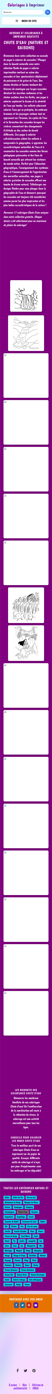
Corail (31, 1216)
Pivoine (17, 1260)
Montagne (8, 1250)
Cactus (7, 1207)
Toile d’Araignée (35, 1279)
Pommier (8, 1265)
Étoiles (14, 1226)
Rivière (18, 1265)
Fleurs (40, 1231)
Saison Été (9, 1274)
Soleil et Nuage (19, 1279)
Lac (41, 1241)
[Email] (35, 1305)
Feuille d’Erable (20, 1231)
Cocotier (34, 1212)
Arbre (7, 1197)
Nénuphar (38, 1250)
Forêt (36, 1236)
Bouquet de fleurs (31, 1202)
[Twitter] (22, 1305)
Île (14, 1241)
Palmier (43, 1255)
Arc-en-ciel (31, 1197)
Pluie (34, 1260)
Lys (22, 1245)
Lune (15, 1245)
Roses (27, 1265)
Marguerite (31, 1245)
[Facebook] (16, 1305)
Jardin (21, 1241)
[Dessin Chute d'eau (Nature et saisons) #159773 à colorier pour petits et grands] (26, 516)
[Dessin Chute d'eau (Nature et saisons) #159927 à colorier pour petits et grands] (26, 1013)
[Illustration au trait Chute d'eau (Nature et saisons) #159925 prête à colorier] (26, 872)
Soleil (7, 1279)
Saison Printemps (38, 1274)
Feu (22, 1226)
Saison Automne (11, 1270)
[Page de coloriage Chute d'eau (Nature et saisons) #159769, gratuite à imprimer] (26, 296)
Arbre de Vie (18, 1197)
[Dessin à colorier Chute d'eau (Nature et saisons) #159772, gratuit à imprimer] (26, 732)
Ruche (35, 1265)
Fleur (32, 1231)
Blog (24, 1384)
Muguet (19, 1250)
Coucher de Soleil (11, 1221)
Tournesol (8, 1284)
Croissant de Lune (29, 1221)
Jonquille (31, 1241)
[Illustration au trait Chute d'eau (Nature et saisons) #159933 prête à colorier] (26, 826)
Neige (28, 1250)
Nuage (7, 1255)
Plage (26, 1260)
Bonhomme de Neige (12, 1202)
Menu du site (27, 21)
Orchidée (32, 1255)
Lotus (7, 1245)
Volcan (27, 1284)
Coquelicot (9, 1216)
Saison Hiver (22, 1274)
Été (6, 1226)
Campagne (18, 1207)
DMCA (36, 1388)
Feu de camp (32, 1226)
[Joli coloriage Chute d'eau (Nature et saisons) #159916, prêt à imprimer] (26, 779)
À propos (13, 1384)
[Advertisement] (26, 252)
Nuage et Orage (19, 1255)
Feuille (7, 1231)
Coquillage (21, 1216)
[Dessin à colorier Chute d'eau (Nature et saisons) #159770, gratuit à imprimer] (26, 605)
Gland (7, 1241)
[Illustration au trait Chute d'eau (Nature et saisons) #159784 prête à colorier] (26, 919)
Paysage (8, 1260)
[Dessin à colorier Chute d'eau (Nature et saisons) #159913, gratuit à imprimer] (26, 966)
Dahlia (42, 1221)
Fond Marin (25, 1236)
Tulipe (18, 1284)
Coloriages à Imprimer (26, 4)
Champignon (9, 1212)
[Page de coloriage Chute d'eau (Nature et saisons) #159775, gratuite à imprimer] (26, 333)
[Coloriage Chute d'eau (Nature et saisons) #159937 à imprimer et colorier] (26, 375)
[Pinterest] (28, 1305)
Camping (29, 1207)
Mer (40, 1245)
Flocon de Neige (11, 1236)
